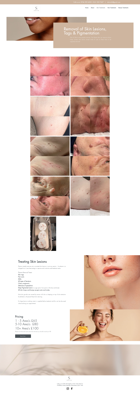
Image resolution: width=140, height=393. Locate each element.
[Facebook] (71, 388)
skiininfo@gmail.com (113, 2)
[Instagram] (67, 388)
